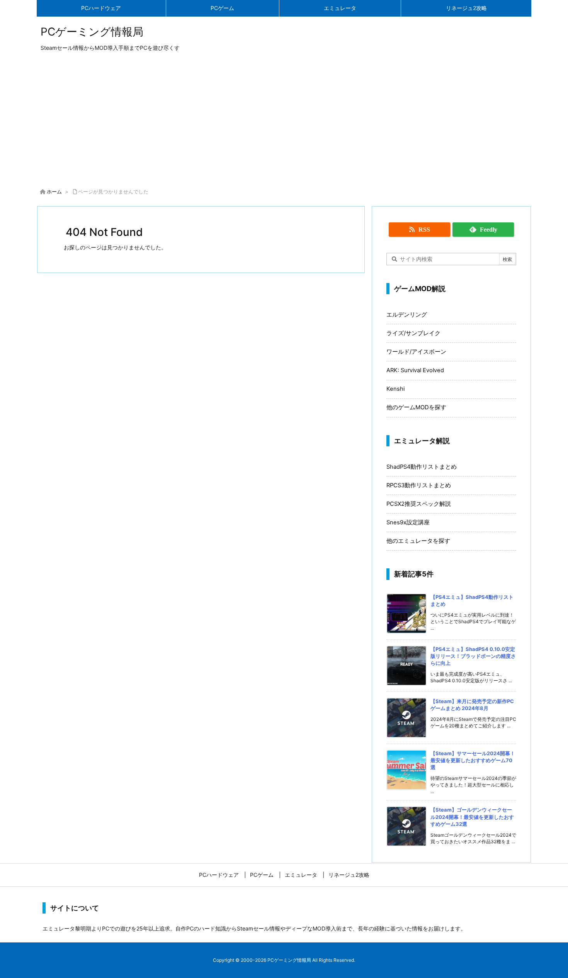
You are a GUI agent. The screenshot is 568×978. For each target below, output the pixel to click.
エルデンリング (406, 314)
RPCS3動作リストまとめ (418, 485)
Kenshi (395, 388)
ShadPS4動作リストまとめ (421, 466)
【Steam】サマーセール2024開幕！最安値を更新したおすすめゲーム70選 (472, 760)
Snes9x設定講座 (408, 522)
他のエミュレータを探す (418, 540)
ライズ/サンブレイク (413, 333)
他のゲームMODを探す (416, 407)
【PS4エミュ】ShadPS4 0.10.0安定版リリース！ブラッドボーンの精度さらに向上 (473, 656)
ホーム (54, 191)
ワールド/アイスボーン (416, 351)
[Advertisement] (284, 121)
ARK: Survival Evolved (415, 370)
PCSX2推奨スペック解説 (418, 503)
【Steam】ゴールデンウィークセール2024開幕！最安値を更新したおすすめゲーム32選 (472, 817)
